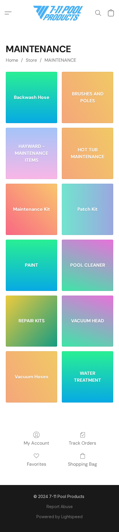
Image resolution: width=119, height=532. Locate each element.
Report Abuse (60, 506)
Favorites (36, 464)
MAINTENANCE (60, 60)
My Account (36, 443)
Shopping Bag (82, 464)
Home (12, 60)
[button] (59, 13)
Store (31, 60)
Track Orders (82, 443)
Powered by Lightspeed (59, 516)
